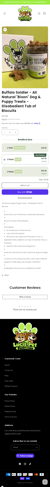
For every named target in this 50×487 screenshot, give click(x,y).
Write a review (25, 297)
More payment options (25, 197)
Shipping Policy (10, 411)
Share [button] (6, 275)
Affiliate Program (11, 386)
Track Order (9, 381)
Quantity (5, 128)
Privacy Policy (10, 401)
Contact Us (9, 370)
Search (7, 365)
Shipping (4, 119)
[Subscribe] (36, 447)
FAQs (6, 376)
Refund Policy (10, 406)
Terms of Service (11, 417)
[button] (4, 13)
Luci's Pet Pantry (27, 482)
